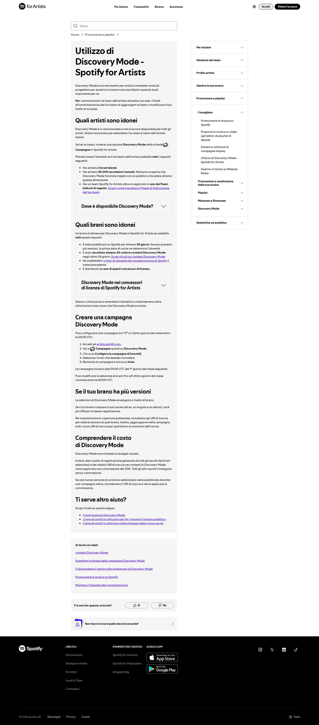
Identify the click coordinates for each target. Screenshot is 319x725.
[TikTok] (295, 649)
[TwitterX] (272, 649)
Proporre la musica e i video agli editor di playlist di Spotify (219, 136)
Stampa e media (76, 663)
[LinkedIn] (283, 649)
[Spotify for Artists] (32, 7)
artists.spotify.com (109, 344)
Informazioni (74, 655)
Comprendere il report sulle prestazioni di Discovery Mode (114, 569)
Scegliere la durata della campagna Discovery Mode (110, 561)
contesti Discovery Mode (91, 552)
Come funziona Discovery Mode (104, 515)
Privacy (71, 717)
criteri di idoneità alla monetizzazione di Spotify (135, 261)
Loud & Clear (74, 680)
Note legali (54, 717)
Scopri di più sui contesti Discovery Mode (138, 256)
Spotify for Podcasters (127, 663)
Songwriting (121, 672)
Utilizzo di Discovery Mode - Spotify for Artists (219, 160)
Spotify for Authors (125, 655)
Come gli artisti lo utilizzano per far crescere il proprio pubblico (124, 519)
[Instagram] (260, 649)
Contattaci (73, 689)
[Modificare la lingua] (254, 7)
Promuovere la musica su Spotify (96, 577)
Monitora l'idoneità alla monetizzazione (101, 585)
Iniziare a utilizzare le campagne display (215, 149)
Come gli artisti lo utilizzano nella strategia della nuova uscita (123, 523)
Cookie (86, 717)
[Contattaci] (171, 623)
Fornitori (71, 672)
